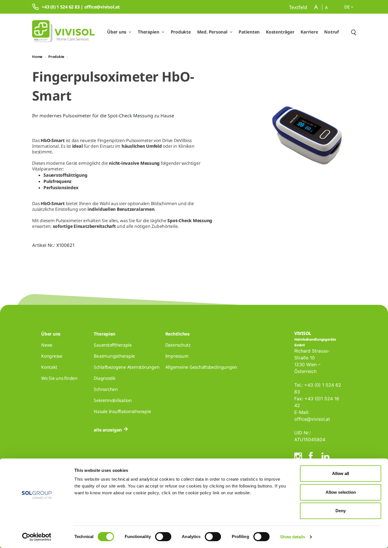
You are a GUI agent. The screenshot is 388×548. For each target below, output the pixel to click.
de (347, 7)
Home (37, 56)
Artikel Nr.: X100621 (53, 245)
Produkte (56, 56)
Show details (292, 536)
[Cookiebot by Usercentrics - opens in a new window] (37, 537)
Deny (340, 510)
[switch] (163, 536)
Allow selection (341, 492)
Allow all (340, 473)
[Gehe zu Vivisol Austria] (63, 32)
